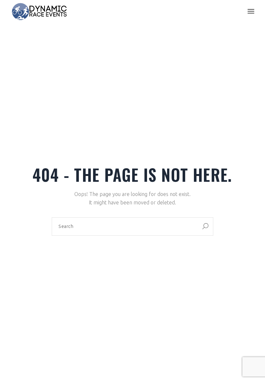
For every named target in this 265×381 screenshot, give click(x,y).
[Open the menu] (251, 11)
